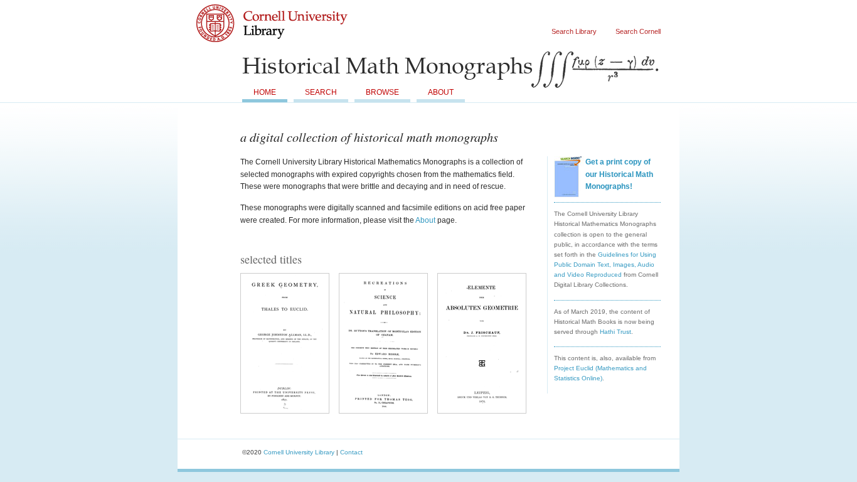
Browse (382, 92)
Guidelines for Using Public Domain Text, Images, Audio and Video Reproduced (605, 264)
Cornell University (297, 12)
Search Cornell (638, 31)
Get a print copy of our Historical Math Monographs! (619, 174)
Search (321, 92)
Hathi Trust (615, 331)
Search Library (574, 31)
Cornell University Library (297, 35)
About (441, 92)
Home (264, 92)
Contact (351, 452)
